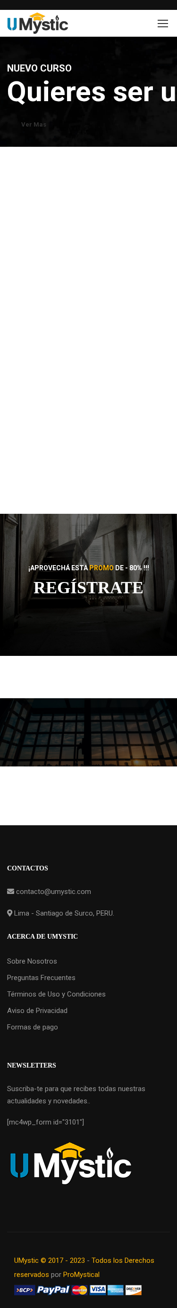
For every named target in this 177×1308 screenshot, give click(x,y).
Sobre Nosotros (32, 961)
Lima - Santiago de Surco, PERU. (63, 913)
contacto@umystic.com (52, 891)
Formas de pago (32, 1027)
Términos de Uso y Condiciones (56, 994)
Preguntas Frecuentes (41, 977)
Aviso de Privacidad (37, 1010)
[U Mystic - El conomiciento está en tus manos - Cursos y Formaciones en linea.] (37, 23)
